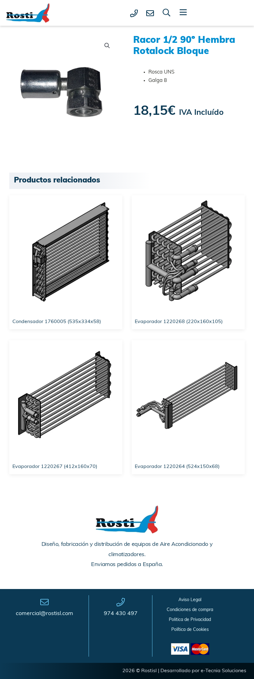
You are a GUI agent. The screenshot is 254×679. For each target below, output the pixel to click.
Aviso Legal (189, 600)
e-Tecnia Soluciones (223, 670)
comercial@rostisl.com (44, 614)
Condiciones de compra (190, 610)
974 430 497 (121, 614)
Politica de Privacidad (190, 620)
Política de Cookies (190, 629)
